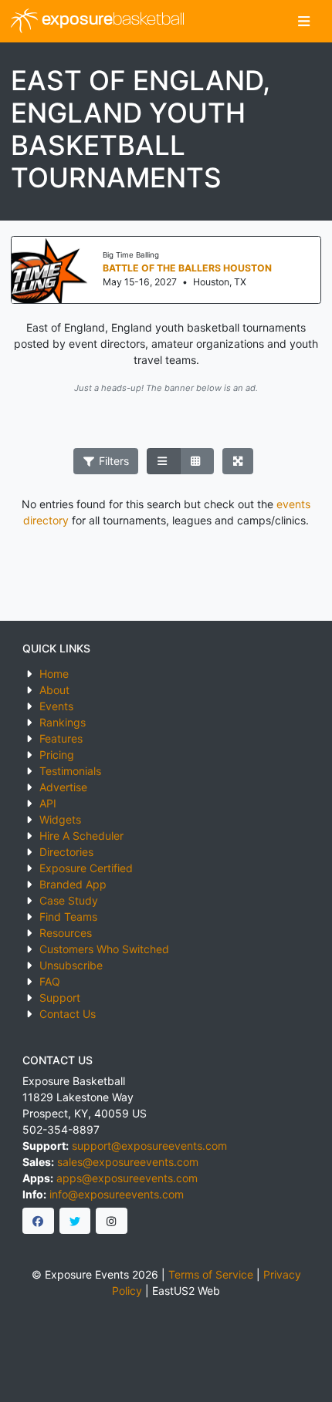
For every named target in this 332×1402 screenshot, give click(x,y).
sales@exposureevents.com (127, 1161)
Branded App (73, 884)
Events (56, 706)
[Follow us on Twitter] (75, 1221)
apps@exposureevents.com (127, 1178)
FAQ (49, 981)
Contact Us (67, 1013)
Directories (66, 851)
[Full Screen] (238, 461)
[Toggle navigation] (303, 21)
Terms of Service (210, 1274)
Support (59, 997)
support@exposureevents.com (149, 1145)
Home (54, 673)
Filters (112, 460)
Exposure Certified (86, 868)
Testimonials (70, 770)
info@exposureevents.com (116, 1194)
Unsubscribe (71, 965)
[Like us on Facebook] (38, 1221)
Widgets (60, 819)
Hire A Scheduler (81, 835)
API (47, 803)
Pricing (56, 754)
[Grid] (197, 461)
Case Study (68, 900)
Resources (65, 932)
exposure (111, 20)
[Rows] (164, 461)
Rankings (62, 722)
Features (61, 738)
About (54, 689)
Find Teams (68, 916)
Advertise (63, 787)
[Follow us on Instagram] (111, 1221)
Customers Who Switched (104, 948)
